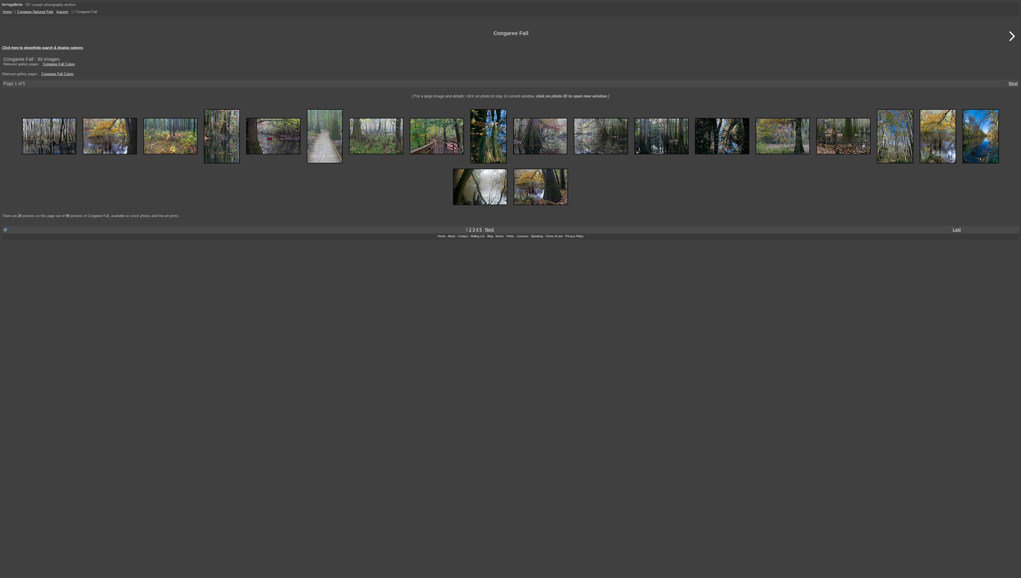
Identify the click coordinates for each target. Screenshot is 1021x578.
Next (1013, 83)
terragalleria (12, 4)
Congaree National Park (35, 12)
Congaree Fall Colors (59, 64)
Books (500, 236)
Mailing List (478, 236)
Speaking (537, 236)
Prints (510, 236)
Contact (463, 236)
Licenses (522, 236)
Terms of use (554, 236)
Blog (490, 236)
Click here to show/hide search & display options (42, 48)
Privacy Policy (574, 236)
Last (957, 229)
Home (7, 12)
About (451, 236)
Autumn (62, 12)
